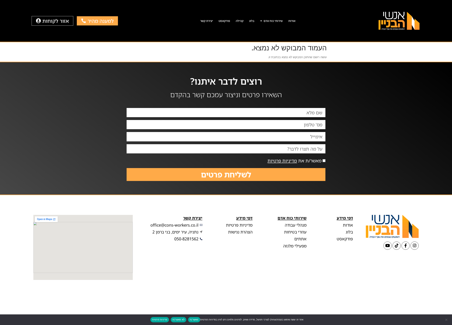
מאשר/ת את (294, 161)
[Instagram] (415, 246)
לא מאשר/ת (179, 319)
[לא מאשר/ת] (446, 319)
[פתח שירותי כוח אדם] (261, 21)
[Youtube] (387, 246)
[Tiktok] (396, 246)
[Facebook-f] (406, 246)
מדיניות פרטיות (282, 161)
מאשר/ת (194, 319)
